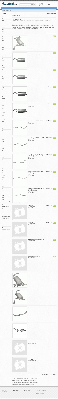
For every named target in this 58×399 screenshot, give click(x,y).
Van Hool (3, 175)
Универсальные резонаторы (6, 233)
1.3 (13, 17)
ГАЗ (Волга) (3, 195)
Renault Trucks (4, 143)
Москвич (3, 210)
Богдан (3, 192)
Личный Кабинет (27, 390)
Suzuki (3, 163)
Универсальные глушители (6, 229)
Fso (2, 54)
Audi (2, 18)
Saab (2, 146)
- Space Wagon (4, 119)
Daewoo (3, 40)
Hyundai (3, 62)
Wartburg (3, 182)
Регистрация (55, 0)
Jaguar (3, 72)
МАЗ (2, 208)
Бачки (3, 190)
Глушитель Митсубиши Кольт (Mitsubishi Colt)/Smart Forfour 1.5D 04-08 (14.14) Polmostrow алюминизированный (36, 88)
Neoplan (3, 123)
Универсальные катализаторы (4, 231)
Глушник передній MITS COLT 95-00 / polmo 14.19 (36, 357)
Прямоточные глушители (6, 216)
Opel (2, 130)
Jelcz (2, 76)
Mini (2, 96)
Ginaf (2, 58)
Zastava (3, 186)
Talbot (3, 164)
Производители (16, 390)
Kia (2, 80)
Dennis (3, 47)
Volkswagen (3, 177)
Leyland (3, 87)
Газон (3, 197)
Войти (52, 0)
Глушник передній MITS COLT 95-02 (34, 256)
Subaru (3, 161)
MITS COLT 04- (30, 205)
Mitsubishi (3, 98)
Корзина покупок (13, 0)
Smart (3, 155)
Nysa (2, 126)
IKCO (2, 65)
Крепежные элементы (5, 206)
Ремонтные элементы (5, 218)
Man (2, 91)
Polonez (3, 135)
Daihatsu (3, 43)
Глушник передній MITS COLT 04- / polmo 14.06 (36, 239)
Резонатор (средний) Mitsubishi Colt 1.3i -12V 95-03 (36, 120)
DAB (2, 36)
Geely (2, 56)
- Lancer (3, 111)
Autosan (3, 20)
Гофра (3, 199)
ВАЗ (2, 193)
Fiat (2, 51)
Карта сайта (5, 391)
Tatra (2, 170)
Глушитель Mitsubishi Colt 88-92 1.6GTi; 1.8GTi (35, 36)
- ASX (3, 99)
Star (2, 159)
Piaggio (3, 134)
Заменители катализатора (6, 201)
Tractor (3, 173)
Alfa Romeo (3, 16)
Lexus (3, 85)
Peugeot (3, 132)
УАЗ (2, 227)
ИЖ (2, 204)
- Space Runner (4, 116)
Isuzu (2, 69)
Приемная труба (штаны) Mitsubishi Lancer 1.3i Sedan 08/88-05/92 (39, 307)
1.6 (27, 17)
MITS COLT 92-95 (31, 340)
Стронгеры (3, 220)
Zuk (2, 188)
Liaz (2, 89)
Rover (2, 144)
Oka (2, 128)
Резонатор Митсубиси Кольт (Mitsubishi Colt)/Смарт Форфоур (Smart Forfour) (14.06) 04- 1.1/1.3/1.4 (36, 155)
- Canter (3, 101)
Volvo (2, 179)
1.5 (20, 17)
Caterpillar (3, 27)
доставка (35, 378)
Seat (2, 150)
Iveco (2, 71)
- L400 (3, 109)
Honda (3, 60)
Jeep (2, 74)
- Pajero (3, 113)
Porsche (3, 139)
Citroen (3, 34)
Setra (2, 152)
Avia (2, 22)
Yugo (2, 184)
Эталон (3, 235)
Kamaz (3, 78)
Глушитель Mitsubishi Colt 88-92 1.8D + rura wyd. (36, 290)
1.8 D (35, 17)
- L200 (3, 106)
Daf (2, 42)
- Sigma (3, 115)
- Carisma (3, 102)
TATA (2, 168)
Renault (3, 141)
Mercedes (3, 94)
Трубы (3, 225)
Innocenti (3, 67)
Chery (3, 29)
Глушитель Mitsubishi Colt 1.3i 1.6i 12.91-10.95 (35, 273)
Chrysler (3, 33)
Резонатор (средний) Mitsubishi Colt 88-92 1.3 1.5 (36, 137)
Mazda (3, 92)
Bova (2, 25)
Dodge (3, 49)
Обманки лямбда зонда (5, 211)
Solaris (3, 157)
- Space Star (3, 118)
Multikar (3, 121)
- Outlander (3, 112)
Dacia (2, 38)
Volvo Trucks (3, 181)
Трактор (3, 223)
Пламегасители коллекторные (4, 214)
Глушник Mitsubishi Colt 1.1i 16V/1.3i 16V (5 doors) (36, 103)
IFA (2, 63)
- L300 (3, 108)
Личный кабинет (8, 0)
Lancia (3, 81)
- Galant (3, 105)
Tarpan (3, 166)
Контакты (4, 390)
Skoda (3, 153)
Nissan (3, 124)
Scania (3, 148)
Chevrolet (3, 31)
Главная (4, 0)
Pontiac (3, 137)
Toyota (3, 172)
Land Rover (3, 83)
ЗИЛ (2, 202)
